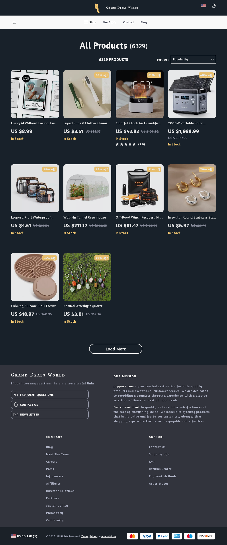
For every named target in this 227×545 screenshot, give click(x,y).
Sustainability (57, 505)
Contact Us (157, 447)
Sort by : (162, 59)
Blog (144, 22)
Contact (128, 22)
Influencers (54, 476)
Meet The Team (57, 454)
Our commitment (127, 407)
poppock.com (124, 386)
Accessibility (108, 536)
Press (50, 469)
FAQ (152, 461)
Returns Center (160, 469)
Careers (51, 461)
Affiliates (53, 483)
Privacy (94, 536)
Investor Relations (60, 491)
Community (55, 520)
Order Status (158, 483)
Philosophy (54, 513)
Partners (52, 498)
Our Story (109, 22)
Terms (84, 536)
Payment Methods (163, 476)
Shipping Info (159, 454)
